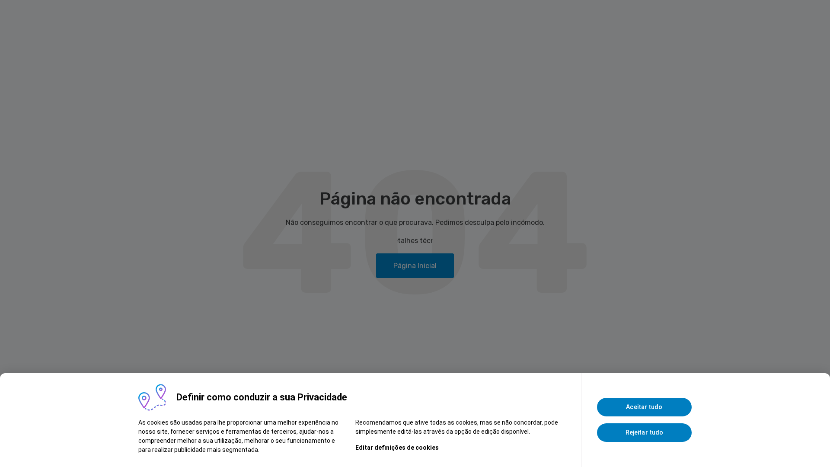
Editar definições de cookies (397, 447)
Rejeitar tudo (644, 432)
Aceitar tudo (644, 406)
